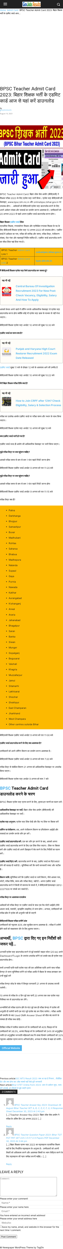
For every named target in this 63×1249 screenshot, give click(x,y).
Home (3, 10)
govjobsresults (5, 110)
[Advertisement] (31, 47)
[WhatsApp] (27, 118)
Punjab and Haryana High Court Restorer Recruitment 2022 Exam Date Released (36, 353)
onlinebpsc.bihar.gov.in (49, 252)
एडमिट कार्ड (15, 222)
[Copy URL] (41, 118)
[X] (20, 118)
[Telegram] (34, 118)
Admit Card (12, 10)
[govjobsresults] (31, 4)
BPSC (5, 788)
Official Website (11, 1048)
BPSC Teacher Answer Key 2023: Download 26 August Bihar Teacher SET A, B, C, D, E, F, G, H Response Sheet (34, 1108)
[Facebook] (13, 118)
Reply (9, 1126)
